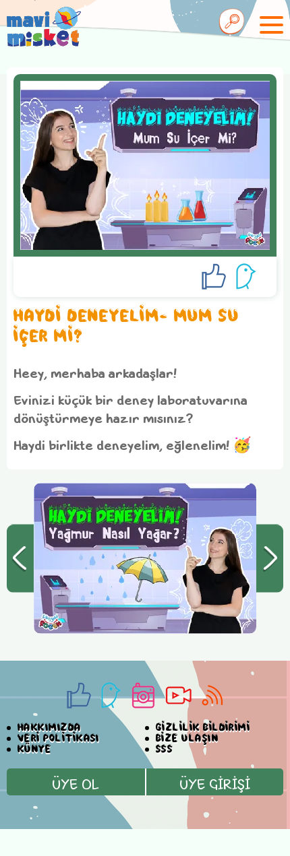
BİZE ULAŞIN (187, 738)
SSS (164, 749)
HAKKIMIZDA (50, 728)
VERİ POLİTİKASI (59, 738)
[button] (20, 559)
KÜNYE (34, 749)
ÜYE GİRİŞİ (214, 783)
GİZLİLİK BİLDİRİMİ (203, 728)
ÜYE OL (75, 783)
